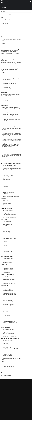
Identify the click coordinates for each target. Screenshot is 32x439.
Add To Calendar (5, 23)
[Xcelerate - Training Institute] (7, 1)
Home (1, 11)
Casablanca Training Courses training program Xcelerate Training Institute (11, 40)
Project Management (5, 38)
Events (4, 11)
